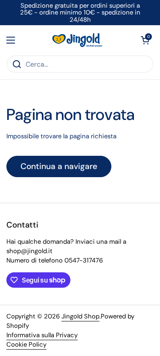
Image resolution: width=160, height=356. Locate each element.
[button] (145, 40)
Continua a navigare (58, 166)
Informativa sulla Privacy (42, 335)
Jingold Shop (80, 316)
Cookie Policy (26, 344)
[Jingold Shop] (78, 40)
